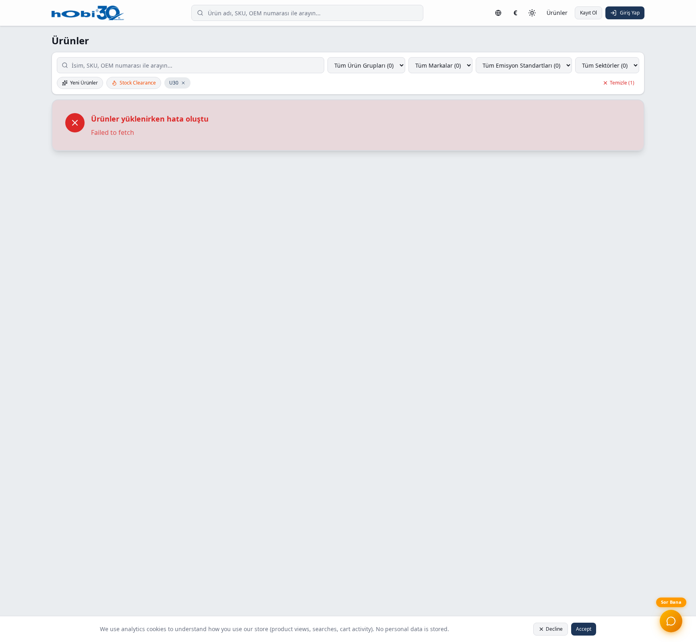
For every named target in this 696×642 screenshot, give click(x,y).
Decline (554, 628)
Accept (583, 628)
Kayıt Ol (588, 12)
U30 (173, 82)
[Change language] (498, 13)
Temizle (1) (622, 82)
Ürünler (557, 13)
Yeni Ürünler (84, 82)
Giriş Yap (630, 12)
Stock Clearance (138, 82)
